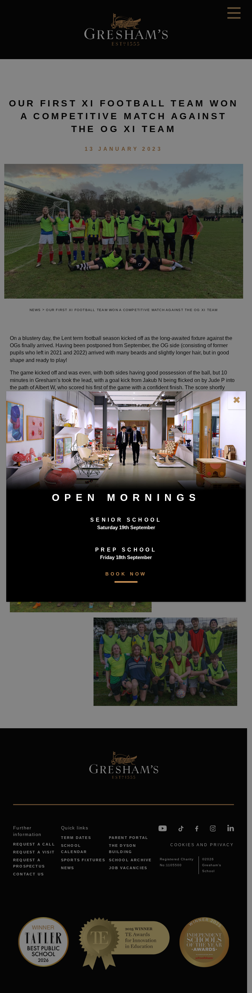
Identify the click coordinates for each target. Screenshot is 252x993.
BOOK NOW (126, 573)
